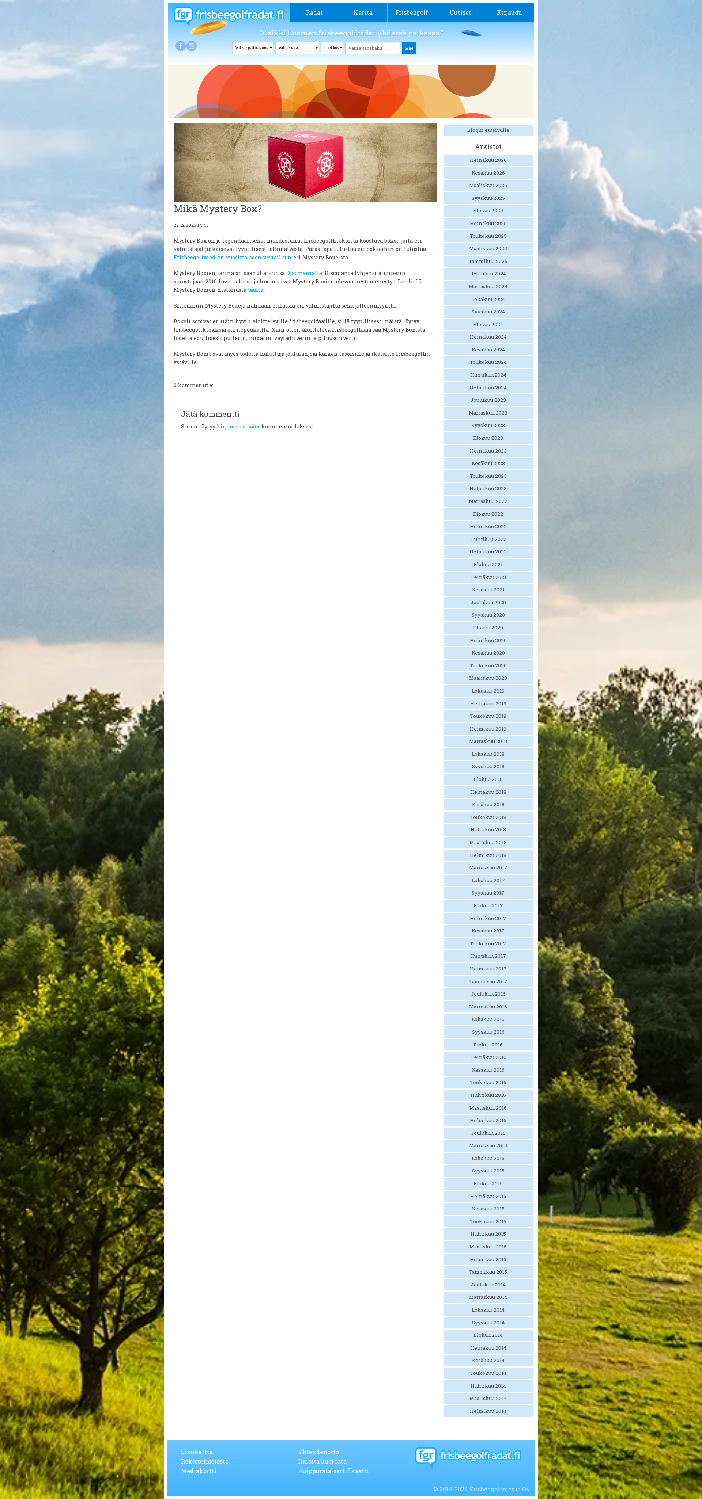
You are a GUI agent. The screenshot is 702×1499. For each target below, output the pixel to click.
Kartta (363, 12)
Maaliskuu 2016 (488, 1108)
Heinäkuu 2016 (488, 1057)
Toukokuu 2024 (488, 362)
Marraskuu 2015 (488, 1145)
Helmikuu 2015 (488, 1259)
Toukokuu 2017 (488, 943)
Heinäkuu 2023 (488, 450)
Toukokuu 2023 (488, 476)
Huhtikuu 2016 (488, 1095)
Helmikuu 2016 (488, 1120)
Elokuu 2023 (488, 438)
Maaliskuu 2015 (488, 1246)
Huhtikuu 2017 (488, 956)
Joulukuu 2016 (488, 994)
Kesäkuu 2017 (488, 930)
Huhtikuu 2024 (488, 374)
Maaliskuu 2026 (488, 185)
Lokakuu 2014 (488, 1310)
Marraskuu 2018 (488, 741)
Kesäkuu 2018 (488, 804)
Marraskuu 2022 (488, 501)
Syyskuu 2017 (488, 892)
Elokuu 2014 (488, 1335)
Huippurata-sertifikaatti (333, 1471)
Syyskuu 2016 (488, 1032)
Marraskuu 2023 (488, 412)
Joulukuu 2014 (488, 1284)
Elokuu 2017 (488, 905)
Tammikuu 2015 (488, 1272)
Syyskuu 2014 (488, 1322)
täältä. (256, 289)
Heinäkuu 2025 (488, 223)
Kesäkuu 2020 (488, 652)
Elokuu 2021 (488, 564)
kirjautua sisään (238, 426)
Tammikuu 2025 (488, 261)
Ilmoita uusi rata (322, 1461)
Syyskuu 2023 (488, 425)
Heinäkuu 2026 (488, 160)
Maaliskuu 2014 (488, 1398)
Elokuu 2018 (488, 779)
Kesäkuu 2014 (488, 1360)
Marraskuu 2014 (488, 1297)
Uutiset (460, 12)
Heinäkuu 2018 (488, 792)
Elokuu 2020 (488, 627)
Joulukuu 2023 (488, 400)
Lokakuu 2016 (488, 1019)
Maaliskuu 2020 (488, 678)
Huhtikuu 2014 (488, 1385)
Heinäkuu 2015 (488, 1196)
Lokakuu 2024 (488, 299)
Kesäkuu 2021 (488, 589)
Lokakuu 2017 (488, 880)
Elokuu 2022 (488, 514)
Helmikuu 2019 (488, 728)
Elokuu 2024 (488, 324)
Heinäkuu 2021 (488, 577)
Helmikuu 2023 (488, 488)
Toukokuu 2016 (488, 1082)
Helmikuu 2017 (488, 968)
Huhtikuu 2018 (488, 829)
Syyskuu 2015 (488, 1170)
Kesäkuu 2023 (488, 463)
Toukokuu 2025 (488, 236)
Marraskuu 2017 (488, 867)
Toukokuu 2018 (488, 817)
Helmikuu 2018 (488, 855)
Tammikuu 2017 (488, 981)
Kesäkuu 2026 (488, 172)
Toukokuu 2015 (488, 1221)
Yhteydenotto (318, 1452)
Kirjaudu (509, 12)
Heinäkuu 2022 (488, 526)
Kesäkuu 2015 (488, 1208)
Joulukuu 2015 (488, 1133)
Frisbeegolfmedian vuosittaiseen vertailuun (233, 257)
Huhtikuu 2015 (488, 1234)
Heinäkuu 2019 (488, 703)
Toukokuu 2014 (488, 1373)
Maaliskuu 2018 (488, 842)
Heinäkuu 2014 (488, 1347)
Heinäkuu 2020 (488, 640)
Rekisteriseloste (205, 1461)
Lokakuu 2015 (488, 1158)
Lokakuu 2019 (488, 690)
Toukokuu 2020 (488, 665)
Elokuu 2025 (488, 210)
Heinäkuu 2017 (488, 918)
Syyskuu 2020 (488, 614)
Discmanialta (304, 273)
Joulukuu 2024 (488, 273)
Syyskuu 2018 (488, 766)
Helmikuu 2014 (488, 1411)
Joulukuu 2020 (488, 602)
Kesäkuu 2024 (488, 349)
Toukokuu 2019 (488, 716)
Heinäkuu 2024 (488, 336)
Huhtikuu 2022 (488, 539)
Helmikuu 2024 (488, 387)
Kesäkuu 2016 (488, 1070)
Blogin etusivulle (488, 130)
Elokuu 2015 (488, 1183)
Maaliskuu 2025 (488, 248)
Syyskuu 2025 (488, 198)
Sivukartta (197, 1452)
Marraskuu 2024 (488, 286)
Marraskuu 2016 (488, 1006)
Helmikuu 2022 (488, 551)
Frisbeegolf (411, 12)
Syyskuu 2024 (488, 311)
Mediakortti (198, 1471)
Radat (314, 12)
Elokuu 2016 (488, 1044)
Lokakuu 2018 (488, 754)
